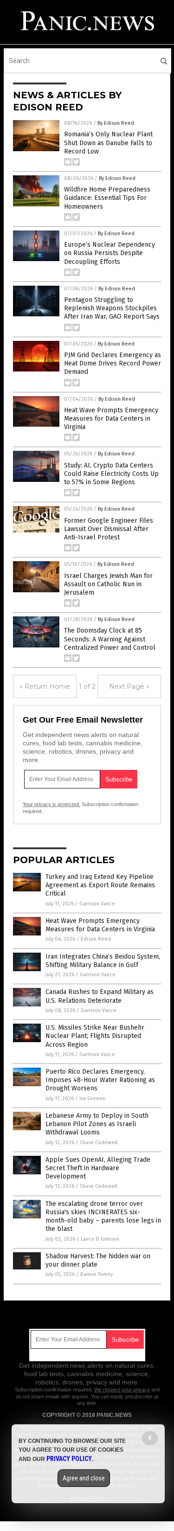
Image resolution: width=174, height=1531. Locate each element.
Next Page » (129, 686)
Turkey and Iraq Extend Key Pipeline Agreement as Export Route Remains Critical (100, 885)
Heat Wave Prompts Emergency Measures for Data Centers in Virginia (111, 418)
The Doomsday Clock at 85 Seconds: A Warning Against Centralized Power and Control (109, 639)
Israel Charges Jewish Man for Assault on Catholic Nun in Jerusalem (108, 584)
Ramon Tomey (96, 1274)
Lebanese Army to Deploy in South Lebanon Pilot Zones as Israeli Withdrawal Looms (96, 1124)
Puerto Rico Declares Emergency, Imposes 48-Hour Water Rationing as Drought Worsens (100, 1080)
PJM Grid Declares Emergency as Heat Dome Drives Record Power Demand (112, 363)
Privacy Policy (69, 1458)
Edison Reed (96, 939)
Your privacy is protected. (51, 804)
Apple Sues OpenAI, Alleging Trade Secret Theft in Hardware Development (97, 1168)
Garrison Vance (97, 904)
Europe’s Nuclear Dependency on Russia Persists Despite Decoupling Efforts (109, 253)
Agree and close (84, 1478)
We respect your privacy (122, 1389)
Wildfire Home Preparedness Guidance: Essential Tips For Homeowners (107, 198)
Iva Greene (92, 1098)
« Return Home (44, 686)
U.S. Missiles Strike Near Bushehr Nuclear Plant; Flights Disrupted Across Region (94, 1036)
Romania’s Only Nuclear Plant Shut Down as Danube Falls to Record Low (108, 142)
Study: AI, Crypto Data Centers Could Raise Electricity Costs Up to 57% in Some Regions (111, 473)
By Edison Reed (115, 123)
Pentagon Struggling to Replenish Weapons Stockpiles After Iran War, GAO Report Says (112, 308)
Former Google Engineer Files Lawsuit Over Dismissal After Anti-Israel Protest (108, 529)
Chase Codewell (98, 1143)
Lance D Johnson (100, 1239)
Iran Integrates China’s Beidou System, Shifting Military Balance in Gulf (102, 961)
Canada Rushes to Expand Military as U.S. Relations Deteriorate (99, 996)
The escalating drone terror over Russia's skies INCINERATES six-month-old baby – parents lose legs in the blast (103, 1216)
